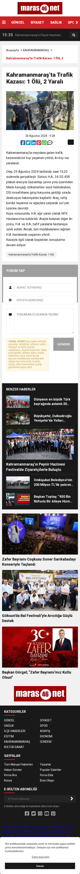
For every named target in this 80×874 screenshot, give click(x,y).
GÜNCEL (17, 22)
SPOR (72, 22)
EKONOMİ (46, 736)
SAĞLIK (56, 22)
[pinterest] (39, 143)
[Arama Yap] (73, 35)
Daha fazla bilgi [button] (40, 857)
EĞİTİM (9, 736)
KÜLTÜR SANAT (14, 747)
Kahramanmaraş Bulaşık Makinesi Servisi (39, 836)
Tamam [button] (40, 866)
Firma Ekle (46, 775)
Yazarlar (45, 764)
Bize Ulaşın (47, 780)
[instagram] (40, 814)
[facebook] (23, 143)
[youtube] (47, 814)
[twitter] (28, 143)
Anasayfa (12, 50)
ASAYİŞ (45, 731)
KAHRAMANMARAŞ (36, 50)
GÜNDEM (45, 741)
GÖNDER (63, 344)
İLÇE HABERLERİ (14, 731)
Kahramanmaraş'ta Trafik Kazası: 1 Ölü (31, 254)
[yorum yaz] (50, 143)
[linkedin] (34, 143)
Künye (8, 780)
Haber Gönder (13, 769)
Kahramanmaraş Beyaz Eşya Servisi (25, 827)
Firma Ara (10, 775)
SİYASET (37, 22)
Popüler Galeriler (50, 769)
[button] (77, 22)
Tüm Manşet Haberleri (18, 764)
